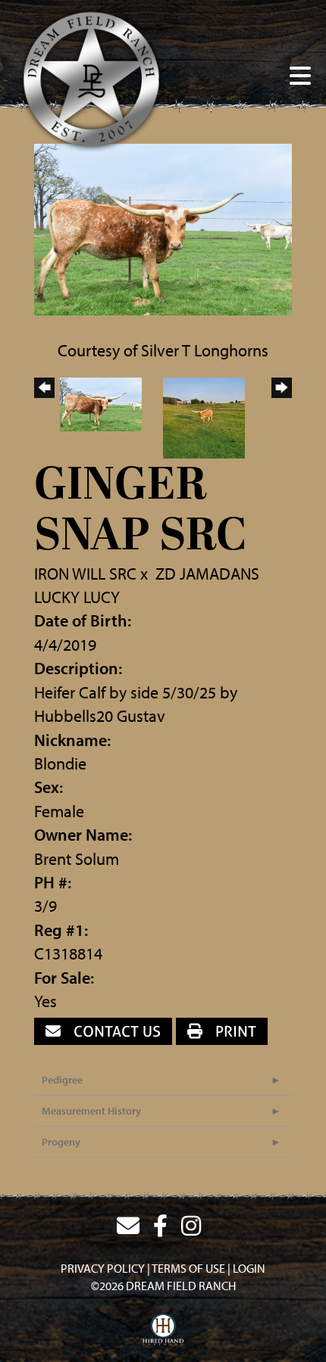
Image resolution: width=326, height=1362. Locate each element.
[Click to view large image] (163, 227)
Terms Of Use (188, 1268)
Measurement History (91, 1111)
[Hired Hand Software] (163, 1330)
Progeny (61, 1142)
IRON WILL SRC (85, 573)
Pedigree (62, 1080)
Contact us (115, 1031)
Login (249, 1268)
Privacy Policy (103, 1268)
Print (234, 1031)
